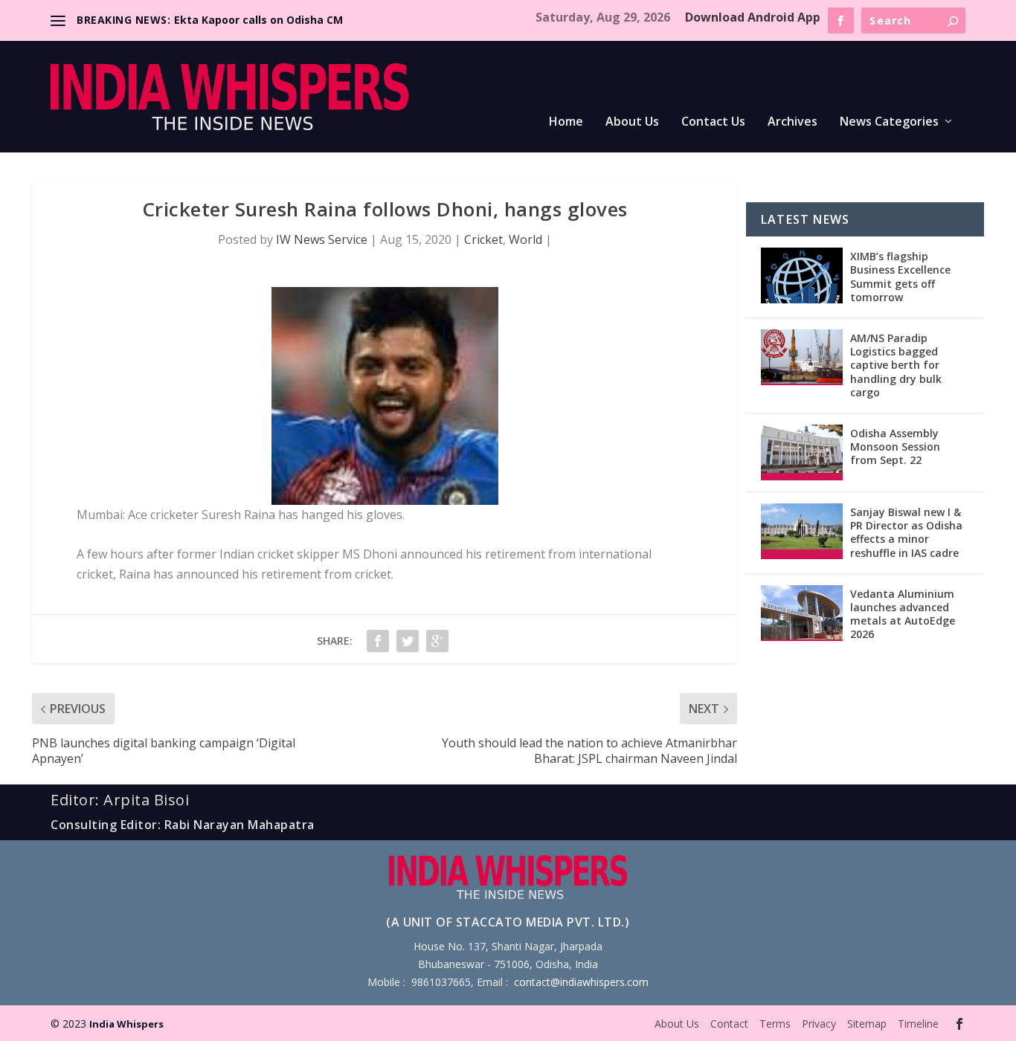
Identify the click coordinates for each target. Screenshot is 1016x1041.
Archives (792, 122)
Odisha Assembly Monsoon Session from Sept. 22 (895, 446)
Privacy (819, 1023)
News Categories (889, 122)
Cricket (483, 239)
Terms (775, 1023)
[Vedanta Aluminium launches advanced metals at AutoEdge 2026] (802, 613)
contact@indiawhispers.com (581, 982)
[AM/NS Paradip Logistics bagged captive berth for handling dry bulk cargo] (802, 357)
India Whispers (126, 1024)
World (525, 239)
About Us (632, 122)
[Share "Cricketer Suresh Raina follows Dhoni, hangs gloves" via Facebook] (378, 641)
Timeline (918, 1023)
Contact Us (713, 122)
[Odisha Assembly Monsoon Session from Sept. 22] (802, 452)
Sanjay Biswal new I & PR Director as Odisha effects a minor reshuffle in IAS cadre (906, 532)
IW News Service (321, 239)
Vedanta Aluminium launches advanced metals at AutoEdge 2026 (902, 614)
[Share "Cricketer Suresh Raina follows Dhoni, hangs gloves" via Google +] (437, 641)
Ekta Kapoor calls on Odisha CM (258, 20)
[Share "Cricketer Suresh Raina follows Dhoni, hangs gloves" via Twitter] (407, 641)
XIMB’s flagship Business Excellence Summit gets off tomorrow (900, 276)
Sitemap (867, 1023)
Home (566, 122)
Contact (729, 1023)
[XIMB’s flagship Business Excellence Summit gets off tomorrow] (802, 275)
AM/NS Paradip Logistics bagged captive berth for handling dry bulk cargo (896, 365)
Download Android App (752, 17)
